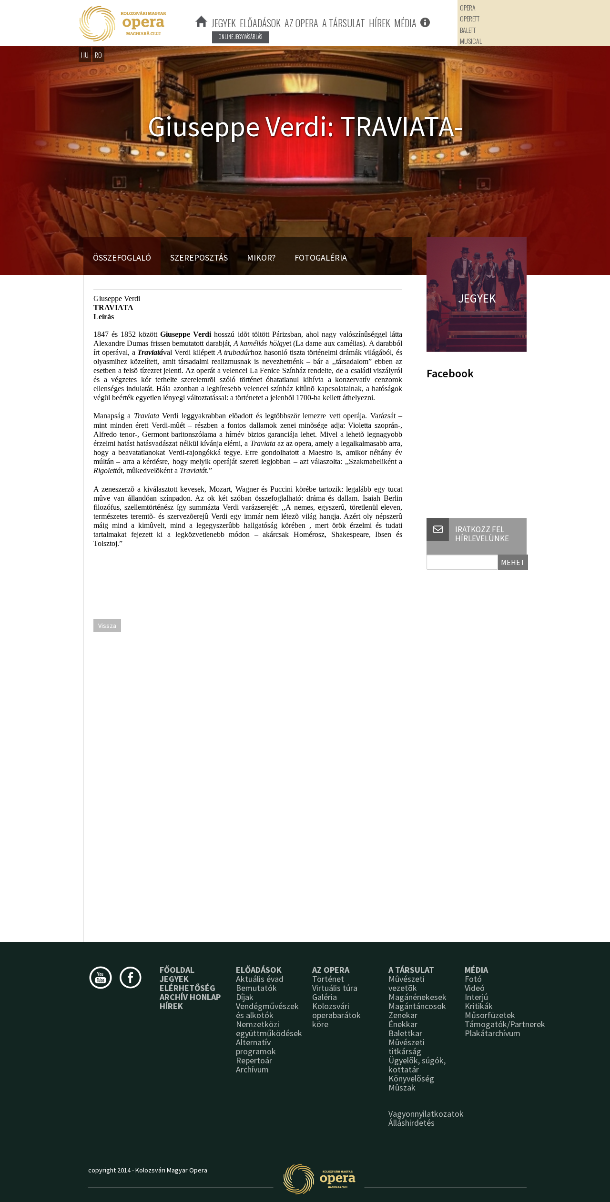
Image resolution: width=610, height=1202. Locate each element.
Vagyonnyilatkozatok (426, 1113)
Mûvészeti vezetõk (406, 983)
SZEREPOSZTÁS (199, 257)
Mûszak (402, 1087)
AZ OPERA (301, 23)
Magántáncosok (417, 1005)
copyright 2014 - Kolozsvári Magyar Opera (147, 1170)
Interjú (476, 996)
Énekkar (402, 1024)
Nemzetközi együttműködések (269, 1029)
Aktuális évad (260, 978)
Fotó (473, 978)
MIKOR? (261, 257)
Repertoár (254, 1060)
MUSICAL (471, 41)
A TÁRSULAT (343, 23)
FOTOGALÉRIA (321, 257)
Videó (475, 987)
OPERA (468, 7)
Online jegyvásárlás (240, 36)
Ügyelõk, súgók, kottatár (417, 1065)
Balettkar (405, 1033)
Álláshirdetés (411, 1122)
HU (85, 55)
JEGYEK (224, 23)
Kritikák (479, 1005)
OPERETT (469, 18)
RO (98, 55)
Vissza (107, 625)
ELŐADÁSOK (260, 23)
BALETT (468, 30)
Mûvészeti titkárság (406, 1047)
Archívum (252, 1069)
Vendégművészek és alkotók (267, 1010)
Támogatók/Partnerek (505, 1024)
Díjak (245, 996)
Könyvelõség (411, 1078)
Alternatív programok (256, 1047)
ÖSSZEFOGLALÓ (122, 257)
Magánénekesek (417, 996)
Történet (328, 978)
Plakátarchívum (492, 1033)
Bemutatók (256, 987)
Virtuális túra (334, 987)
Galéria (324, 996)
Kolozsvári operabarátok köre (336, 1015)
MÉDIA (405, 23)
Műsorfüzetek (490, 1015)
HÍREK (379, 23)
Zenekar (402, 1015)
